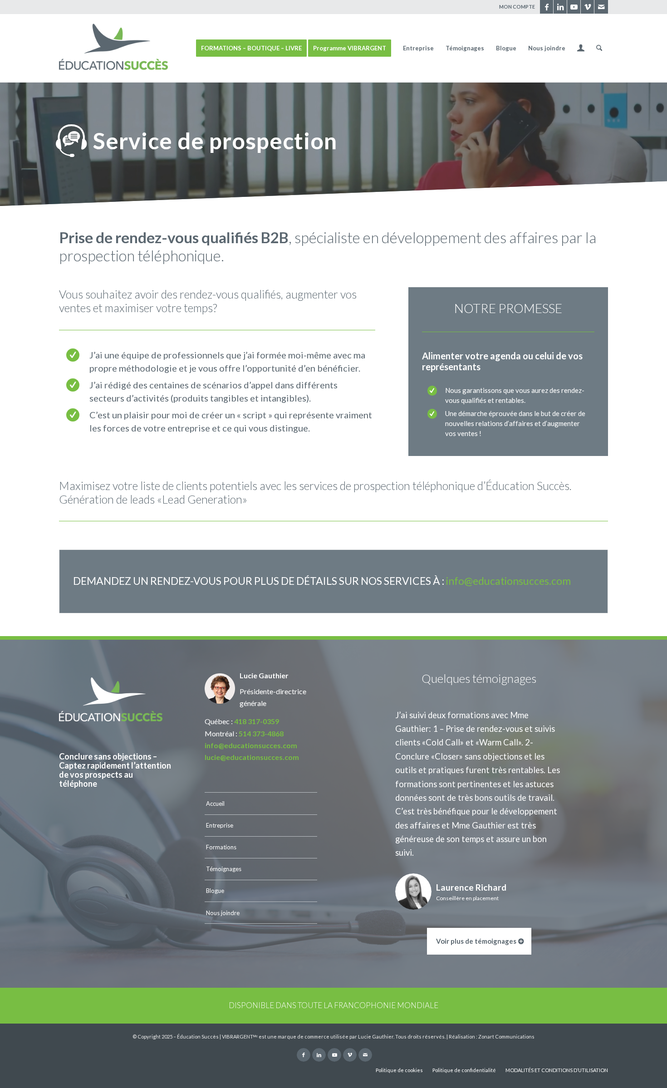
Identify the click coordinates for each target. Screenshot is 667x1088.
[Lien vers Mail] (601, 7)
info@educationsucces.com (508, 580)
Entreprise (219, 825)
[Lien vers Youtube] (573, 7)
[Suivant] (587, 721)
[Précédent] (370, 721)
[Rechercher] (599, 48)
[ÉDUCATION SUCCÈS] (113, 48)
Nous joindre (223, 912)
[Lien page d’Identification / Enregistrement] (580, 49)
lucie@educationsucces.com (252, 757)
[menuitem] (515, 7)
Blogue (215, 890)
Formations (221, 847)
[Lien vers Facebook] (546, 7)
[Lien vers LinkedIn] (560, 7)
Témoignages (223, 868)
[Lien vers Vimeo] (587, 7)
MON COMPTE (517, 7)
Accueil (215, 803)
